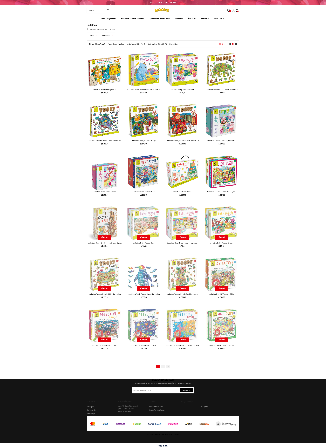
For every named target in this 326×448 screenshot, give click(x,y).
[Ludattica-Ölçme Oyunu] (182, 172)
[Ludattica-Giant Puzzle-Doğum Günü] (221, 121)
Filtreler (91, 35)
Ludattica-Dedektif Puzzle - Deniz (104, 345)
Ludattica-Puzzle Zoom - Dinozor (221, 345)
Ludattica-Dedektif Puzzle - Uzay (143, 345)
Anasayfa (90, 407)
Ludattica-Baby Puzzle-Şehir (143, 243)
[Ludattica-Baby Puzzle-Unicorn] (182, 70)
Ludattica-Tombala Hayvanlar (104, 90)
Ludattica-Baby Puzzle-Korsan (221, 243)
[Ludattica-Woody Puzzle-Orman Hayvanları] (221, 70)
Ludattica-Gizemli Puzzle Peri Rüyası (221, 192)
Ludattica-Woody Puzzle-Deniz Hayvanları (105, 141)
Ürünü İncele (107, 83)
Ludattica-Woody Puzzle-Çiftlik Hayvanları (105, 294)
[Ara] (108, 10)
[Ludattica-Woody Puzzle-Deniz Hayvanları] (105, 121)
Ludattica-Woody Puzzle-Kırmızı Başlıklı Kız (182, 141)
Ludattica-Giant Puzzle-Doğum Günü (221, 141)
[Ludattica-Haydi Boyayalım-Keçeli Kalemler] (143, 70)
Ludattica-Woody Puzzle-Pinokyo (143, 141)
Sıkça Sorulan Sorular (157, 410)
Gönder (186, 390)
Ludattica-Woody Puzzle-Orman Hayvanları (221, 90)
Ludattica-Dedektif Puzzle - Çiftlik (221, 294)
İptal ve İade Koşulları (126, 409)
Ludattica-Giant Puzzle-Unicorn (105, 192)
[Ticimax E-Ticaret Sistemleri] (163, 446)
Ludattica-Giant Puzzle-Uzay (143, 192)
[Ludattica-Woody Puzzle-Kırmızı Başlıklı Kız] (182, 121)
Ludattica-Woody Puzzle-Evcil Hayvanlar (182, 294)
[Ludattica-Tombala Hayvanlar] (105, 70)
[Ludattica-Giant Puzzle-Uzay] (143, 172)
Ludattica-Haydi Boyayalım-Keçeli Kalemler (143, 90)
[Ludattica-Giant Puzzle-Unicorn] (105, 172)
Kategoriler (106, 35)
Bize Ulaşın (91, 414)
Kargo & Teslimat (124, 412)
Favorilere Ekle (102, 83)
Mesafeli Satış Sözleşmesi (128, 406)
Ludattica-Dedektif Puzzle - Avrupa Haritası (182, 345)
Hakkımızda (91, 410)
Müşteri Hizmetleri (156, 407)
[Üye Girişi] (233, 10)
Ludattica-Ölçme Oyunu (182, 192)
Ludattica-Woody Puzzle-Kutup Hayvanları (144, 294)
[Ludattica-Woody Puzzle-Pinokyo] (143, 121)
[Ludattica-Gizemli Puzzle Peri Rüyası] (221, 172)
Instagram (204, 407)
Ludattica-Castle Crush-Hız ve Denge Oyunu (105, 243)
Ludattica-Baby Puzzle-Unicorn (182, 90)
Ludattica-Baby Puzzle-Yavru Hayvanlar (182, 243)
